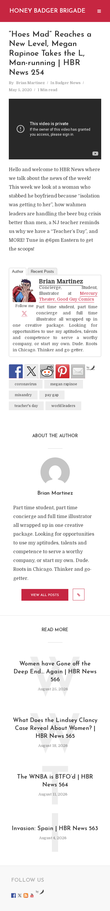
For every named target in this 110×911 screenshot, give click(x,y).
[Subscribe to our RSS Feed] (25, 895)
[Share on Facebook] (16, 371)
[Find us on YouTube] (32, 895)
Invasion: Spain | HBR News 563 (55, 829)
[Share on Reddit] (47, 371)
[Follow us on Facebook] (13, 895)
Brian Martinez (30, 83)
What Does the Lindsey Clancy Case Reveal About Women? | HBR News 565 (55, 728)
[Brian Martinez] (24, 290)
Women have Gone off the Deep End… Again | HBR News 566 (55, 672)
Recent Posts (42, 271)
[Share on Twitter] (31, 371)
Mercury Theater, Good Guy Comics (68, 296)
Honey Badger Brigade (47, 11)
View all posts (45, 595)
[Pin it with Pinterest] (62, 371)
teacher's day (26, 406)
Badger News (68, 83)
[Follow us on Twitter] (19, 895)
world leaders (63, 406)
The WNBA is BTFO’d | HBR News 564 (55, 781)
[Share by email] (78, 371)
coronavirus (26, 384)
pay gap (52, 395)
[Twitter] (24, 313)
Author (17, 271)
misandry (23, 395)
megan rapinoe (63, 384)
